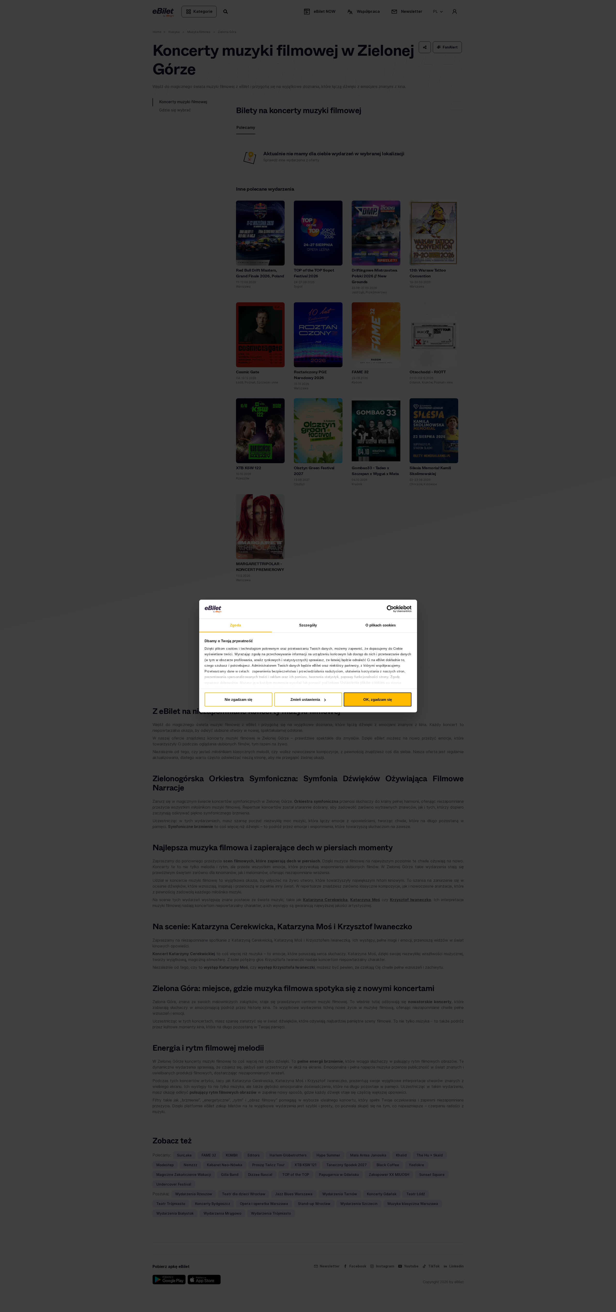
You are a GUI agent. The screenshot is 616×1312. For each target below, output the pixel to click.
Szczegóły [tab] (308, 625)
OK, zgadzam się (377, 699)
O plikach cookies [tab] (380, 625)
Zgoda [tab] (235, 625)
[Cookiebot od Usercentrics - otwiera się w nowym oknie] (390, 609)
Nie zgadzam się (238, 699)
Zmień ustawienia (305, 699)
